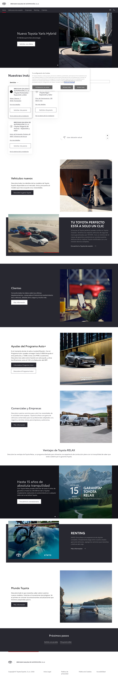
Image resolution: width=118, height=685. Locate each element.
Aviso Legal (47, 672)
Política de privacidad (64, 673)
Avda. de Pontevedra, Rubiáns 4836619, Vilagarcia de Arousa (20, 135)
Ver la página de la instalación (19, 116)
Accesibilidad (101, 672)
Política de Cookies (85, 672)
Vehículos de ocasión (15, 10)
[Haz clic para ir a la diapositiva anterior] (8, 492)
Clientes (44, 10)
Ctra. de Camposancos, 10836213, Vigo (43, 99)
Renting (36, 10)
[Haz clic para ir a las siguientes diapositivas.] (110, 492)
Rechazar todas (67, 87)
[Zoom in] (107, 135)
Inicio (4, 10)
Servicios (13, 82)
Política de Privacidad (69, 82)
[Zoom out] (107, 138)
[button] (57, 516)
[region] (85, 112)
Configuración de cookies (42, 87)
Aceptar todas (80, 87)
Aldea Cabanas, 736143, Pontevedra (15, 99)
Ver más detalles (15, 104)
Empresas (28, 10)
